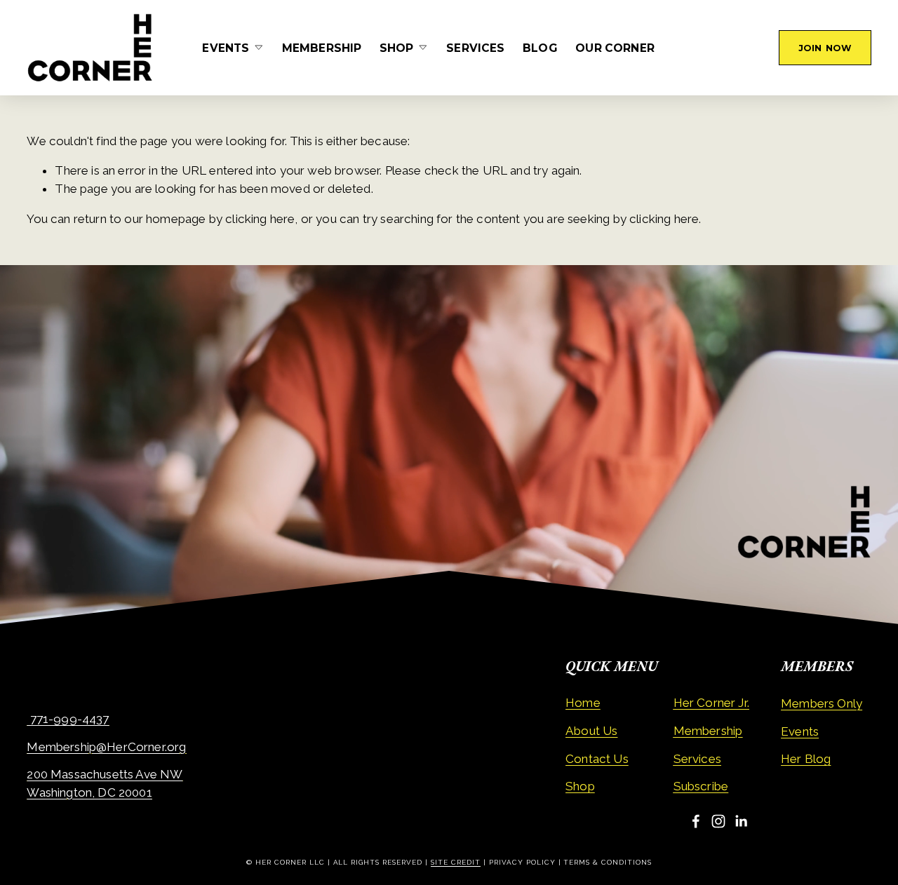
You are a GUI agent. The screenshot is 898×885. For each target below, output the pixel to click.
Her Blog (806, 759)
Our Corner (615, 48)
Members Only (821, 703)
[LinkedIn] (741, 821)
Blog (540, 48)
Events (800, 731)
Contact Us (597, 759)
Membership (322, 48)
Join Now (825, 48)
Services (475, 48)
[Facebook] (696, 821)
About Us (591, 731)
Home (583, 703)
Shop (580, 787)
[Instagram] (718, 821)
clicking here (260, 219)
